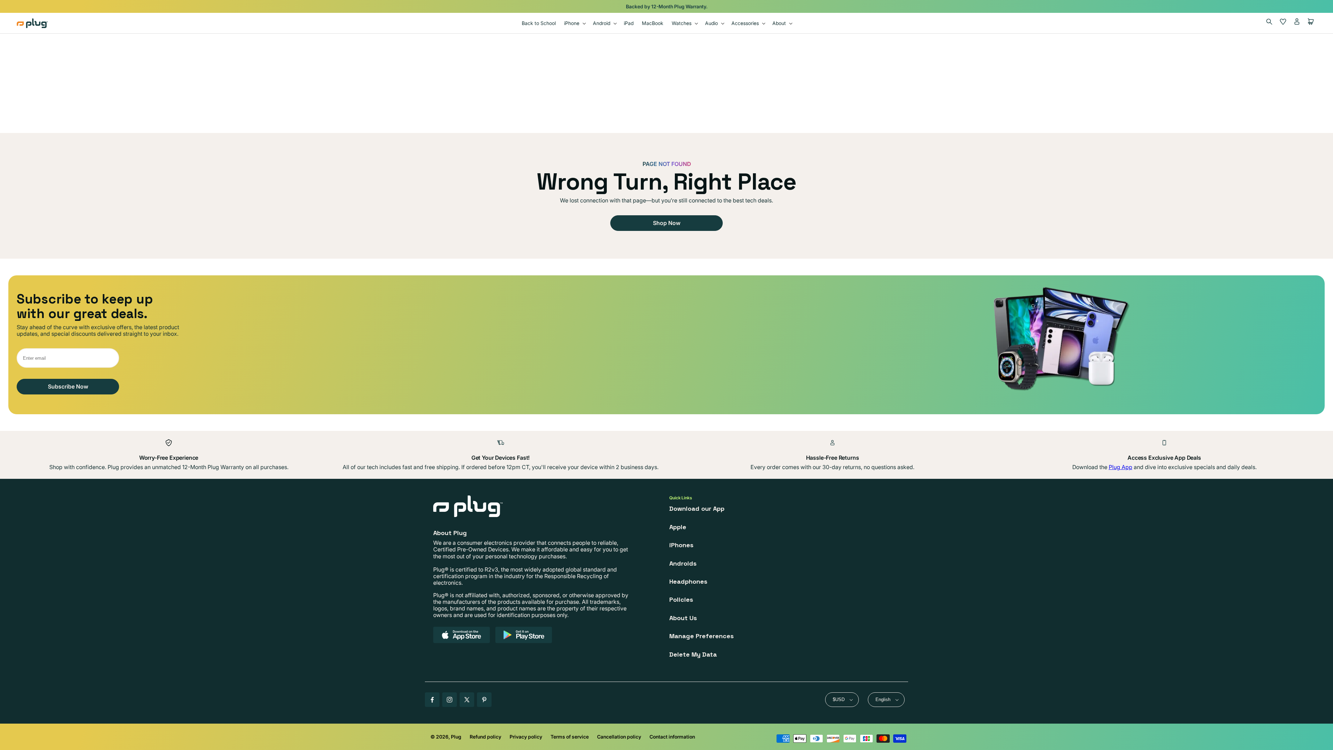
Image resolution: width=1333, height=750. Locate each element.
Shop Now (666, 222)
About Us (683, 618)
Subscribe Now (68, 386)
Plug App (1120, 467)
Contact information (672, 737)
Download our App (696, 508)
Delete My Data (693, 654)
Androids (683, 563)
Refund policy (485, 737)
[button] (574, 23)
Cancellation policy (619, 737)
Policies (681, 599)
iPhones (681, 545)
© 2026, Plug (445, 737)
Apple (677, 527)
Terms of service (570, 737)
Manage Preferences (701, 636)
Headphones (688, 581)
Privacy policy (526, 737)
